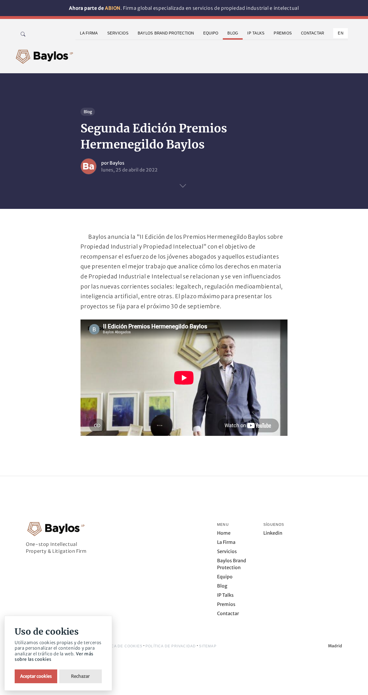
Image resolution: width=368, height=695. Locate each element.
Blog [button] (232, 33)
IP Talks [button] (255, 33)
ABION (112, 8)
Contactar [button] (312, 33)
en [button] (340, 33)
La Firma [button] (89, 33)
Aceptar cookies (36, 676)
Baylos (117, 163)
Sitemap (207, 646)
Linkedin (272, 533)
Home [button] (224, 533)
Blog (88, 111)
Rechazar (80, 676)
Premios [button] (283, 33)
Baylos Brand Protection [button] (166, 33)
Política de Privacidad (170, 646)
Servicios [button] (118, 33)
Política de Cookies (120, 646)
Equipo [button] (210, 33)
